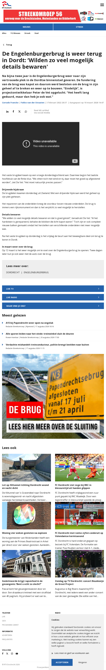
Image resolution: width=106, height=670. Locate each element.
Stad (37, 33)
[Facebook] (2, 653)
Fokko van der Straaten (32, 102)
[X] (7, 653)
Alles (4, 33)
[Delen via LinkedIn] (7, 111)
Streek (79, 27)
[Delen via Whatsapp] (26, 111)
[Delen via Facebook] (13, 111)
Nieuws (26, 27)
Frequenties (7, 639)
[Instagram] (12, 653)
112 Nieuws (15, 33)
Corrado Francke (10, 102)
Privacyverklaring (43, 667)
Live (3, 616)
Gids (4, 621)
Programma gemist (10, 625)
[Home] (26, 4)
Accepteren (62, 662)
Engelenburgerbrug (36, 272)
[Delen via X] (19, 111)
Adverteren (7, 635)
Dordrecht (13, 272)
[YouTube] (17, 653)
